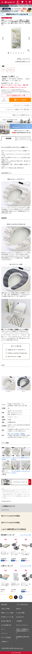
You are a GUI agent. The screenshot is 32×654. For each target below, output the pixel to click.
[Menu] (2, 2)
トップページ (4, 5)
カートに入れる (20, 99)
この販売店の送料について (22, 61)
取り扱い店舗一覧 (6, 621)
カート (3, 629)
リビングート (5, 509)
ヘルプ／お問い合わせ (22, 604)
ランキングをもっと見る (25, 534)
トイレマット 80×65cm (15, 458)
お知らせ (18, 608)
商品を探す (4, 604)
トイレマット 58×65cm (6, 458)
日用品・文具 (13, 5)
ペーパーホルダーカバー (15, 471)
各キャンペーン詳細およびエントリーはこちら (14, 87)
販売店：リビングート (23, 58)
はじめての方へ (20, 617)
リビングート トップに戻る (21, 105)
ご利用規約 (19, 621)
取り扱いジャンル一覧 (7, 617)
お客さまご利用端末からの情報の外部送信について (22, 631)
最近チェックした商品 (7, 612)
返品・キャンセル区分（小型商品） (16, 433)
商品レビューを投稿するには (21, 115)
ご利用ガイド (5, 641)
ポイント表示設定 (6, 637)
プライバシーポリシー (22, 625)
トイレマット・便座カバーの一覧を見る (17, 109)
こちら (21, 648)
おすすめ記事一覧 (6, 625)
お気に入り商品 (5, 608)
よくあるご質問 (20, 612)
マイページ (4, 633)
